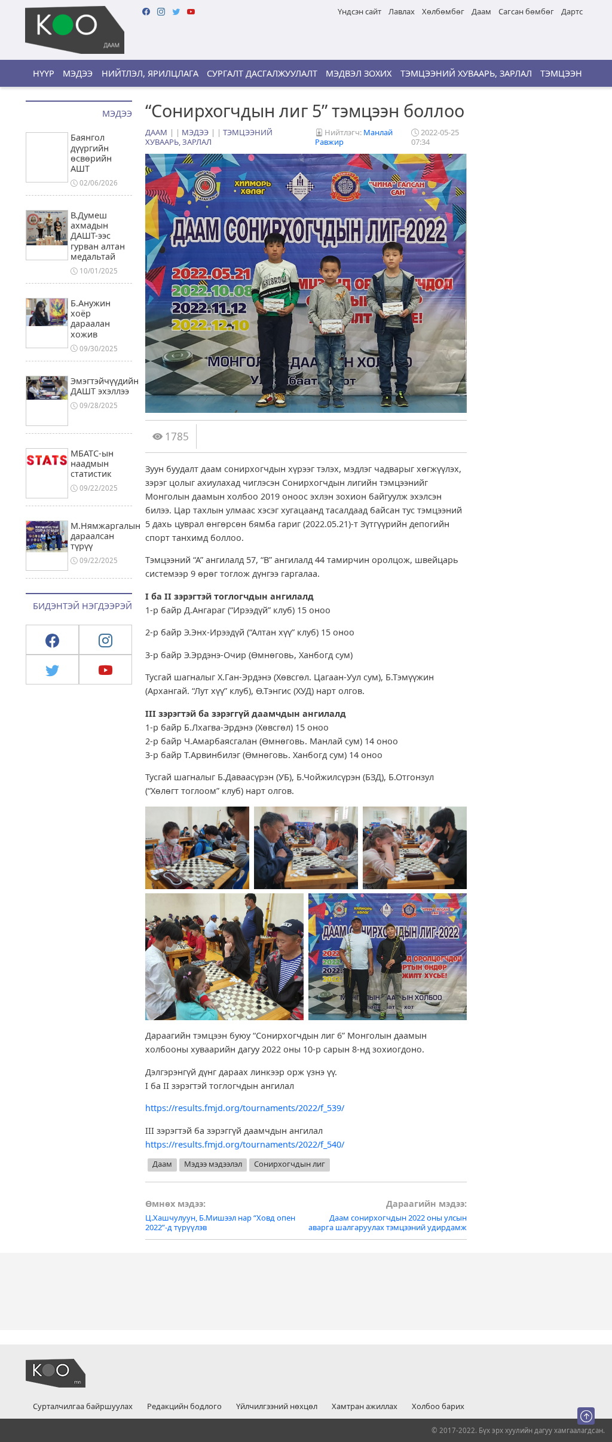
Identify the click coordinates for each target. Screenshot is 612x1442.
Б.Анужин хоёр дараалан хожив (91, 318)
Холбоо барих (438, 1406)
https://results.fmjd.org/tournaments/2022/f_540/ (244, 1144)
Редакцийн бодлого (184, 1406)
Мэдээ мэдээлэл (213, 1163)
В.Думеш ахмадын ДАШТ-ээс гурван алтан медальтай (98, 235)
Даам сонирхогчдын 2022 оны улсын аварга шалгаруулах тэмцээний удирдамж (387, 1215)
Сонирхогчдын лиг (289, 1163)
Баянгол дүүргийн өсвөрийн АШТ (91, 153)
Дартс (572, 11)
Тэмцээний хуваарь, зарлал (466, 73)
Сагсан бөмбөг (526, 11)
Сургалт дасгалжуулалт (262, 73)
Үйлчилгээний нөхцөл (276, 1406)
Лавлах (401, 11)
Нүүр (43, 73)
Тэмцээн (561, 73)
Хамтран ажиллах (364, 1406)
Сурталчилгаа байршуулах (83, 1406)
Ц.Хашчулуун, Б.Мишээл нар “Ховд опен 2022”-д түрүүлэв (220, 1215)
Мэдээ (78, 73)
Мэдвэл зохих (358, 73)
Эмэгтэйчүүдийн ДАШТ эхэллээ (105, 386)
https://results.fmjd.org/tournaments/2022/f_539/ (244, 1108)
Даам (481, 11)
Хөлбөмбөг (443, 11)
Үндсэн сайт (359, 11)
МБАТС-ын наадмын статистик (92, 464)
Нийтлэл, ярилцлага (150, 73)
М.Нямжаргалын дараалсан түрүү (105, 536)
